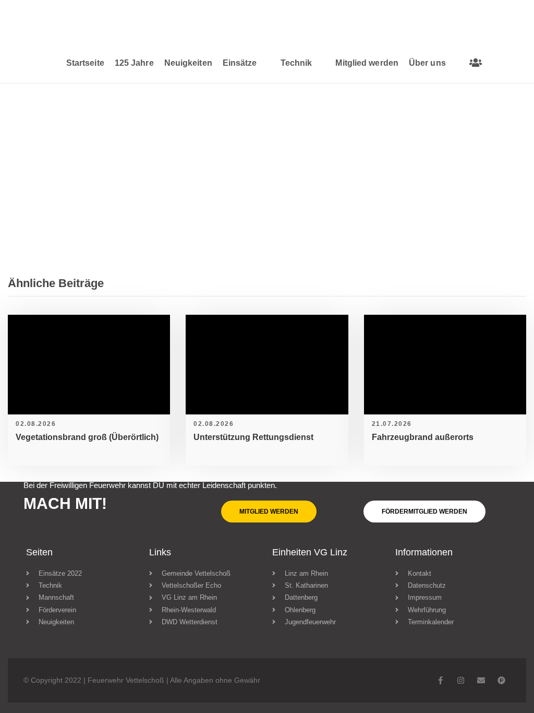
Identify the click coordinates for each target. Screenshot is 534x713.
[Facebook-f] (440, 680)
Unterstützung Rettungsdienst (253, 437)
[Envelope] (481, 680)
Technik (296, 62)
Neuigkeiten (188, 62)
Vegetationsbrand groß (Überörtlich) (87, 437)
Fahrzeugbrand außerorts (423, 437)
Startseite (85, 62)
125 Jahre (134, 62)
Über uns (427, 62)
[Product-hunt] (501, 680)
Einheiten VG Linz (309, 552)
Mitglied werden (366, 62)
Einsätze (240, 62)
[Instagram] (461, 680)
